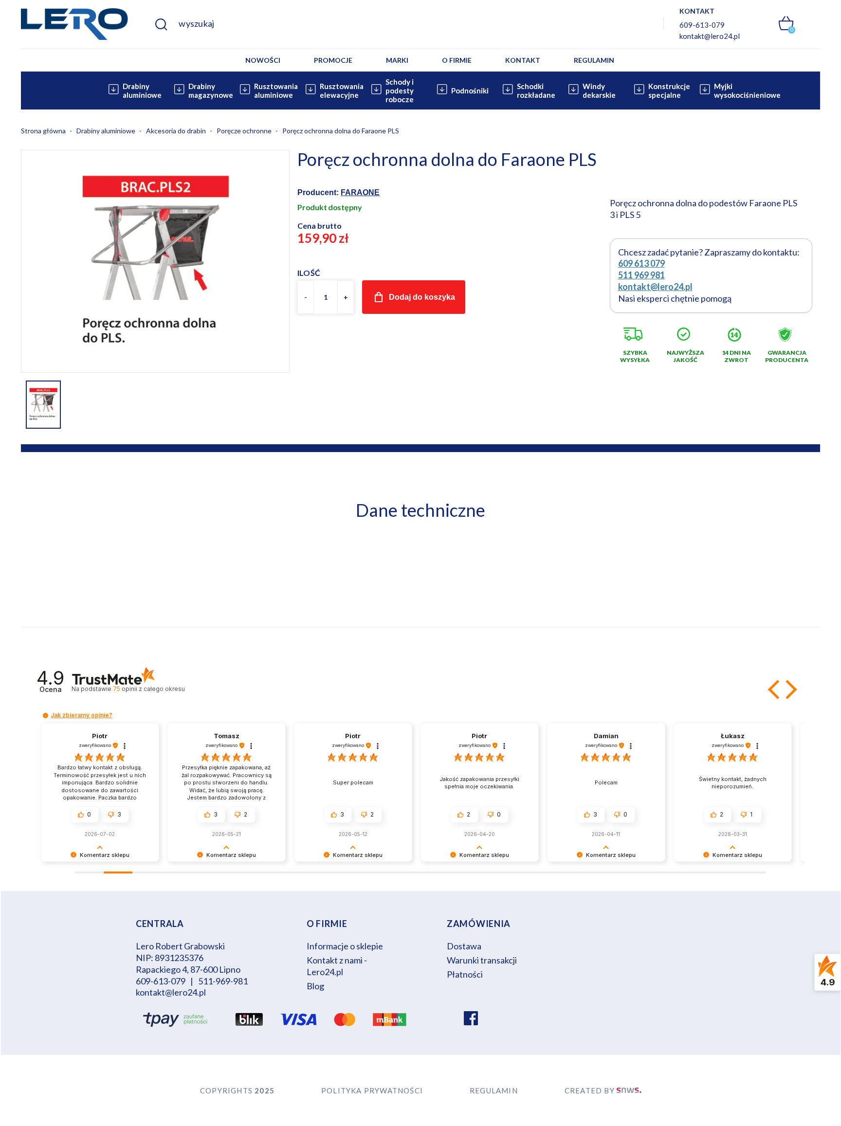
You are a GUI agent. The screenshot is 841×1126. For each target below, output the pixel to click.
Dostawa (464, 946)
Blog (315, 986)
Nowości (262, 60)
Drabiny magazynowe (208, 90)
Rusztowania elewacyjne (340, 90)
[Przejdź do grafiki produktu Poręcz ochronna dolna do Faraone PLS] (155, 260)
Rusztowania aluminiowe (274, 90)
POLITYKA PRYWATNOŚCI (372, 1090)
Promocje (333, 60)
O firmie (457, 60)
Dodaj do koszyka (422, 297)
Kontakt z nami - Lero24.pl (337, 966)
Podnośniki (470, 90)
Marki (397, 60)
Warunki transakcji (482, 960)
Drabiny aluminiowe (142, 90)
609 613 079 (641, 263)
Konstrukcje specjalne (668, 90)
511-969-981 (223, 981)
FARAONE (360, 192)
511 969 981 (641, 275)
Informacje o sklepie (345, 946)
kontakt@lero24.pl (709, 36)
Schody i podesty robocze (399, 90)
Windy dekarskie (599, 90)
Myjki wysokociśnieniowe (734, 90)
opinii (148, 688)
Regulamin (594, 60)
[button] (775, 689)
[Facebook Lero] (471, 1019)
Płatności (465, 974)
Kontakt (522, 60)
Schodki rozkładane (536, 90)
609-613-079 (702, 24)
